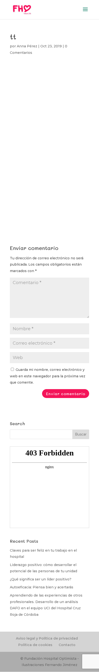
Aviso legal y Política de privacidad (47, 638)
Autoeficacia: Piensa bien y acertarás (41, 587)
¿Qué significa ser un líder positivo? (40, 579)
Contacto (67, 645)
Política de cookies (35, 645)
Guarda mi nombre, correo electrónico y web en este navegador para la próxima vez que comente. (47, 376)
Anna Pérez (27, 46)
